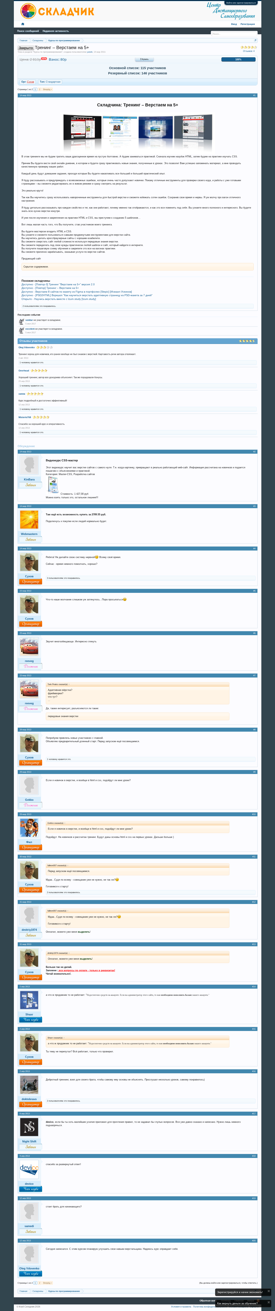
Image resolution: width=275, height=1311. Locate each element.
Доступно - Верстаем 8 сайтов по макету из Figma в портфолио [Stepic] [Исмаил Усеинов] (77, 291)
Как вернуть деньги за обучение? (237, 1303)
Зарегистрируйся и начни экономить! (240, 1292)
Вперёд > (47, 89)
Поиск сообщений (28, 31)
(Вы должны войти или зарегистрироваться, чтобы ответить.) (228, 1283)
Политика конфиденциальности (210, 1306)
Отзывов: (249, 51)
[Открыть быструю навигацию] (255, 40)
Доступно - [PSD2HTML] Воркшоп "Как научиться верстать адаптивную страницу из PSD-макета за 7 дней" (87, 295)
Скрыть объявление (268, 1291)
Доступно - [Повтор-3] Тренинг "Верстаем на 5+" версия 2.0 (58, 284)
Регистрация (248, 24)
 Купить (144, 59)
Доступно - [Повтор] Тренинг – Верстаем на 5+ (50, 287)
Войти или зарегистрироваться (241, 3)
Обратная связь (208, 1300)
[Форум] (23, 24)
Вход (234, 24)
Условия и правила (181, 1306)
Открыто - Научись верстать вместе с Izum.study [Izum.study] (59, 298)
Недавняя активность (56, 31)
